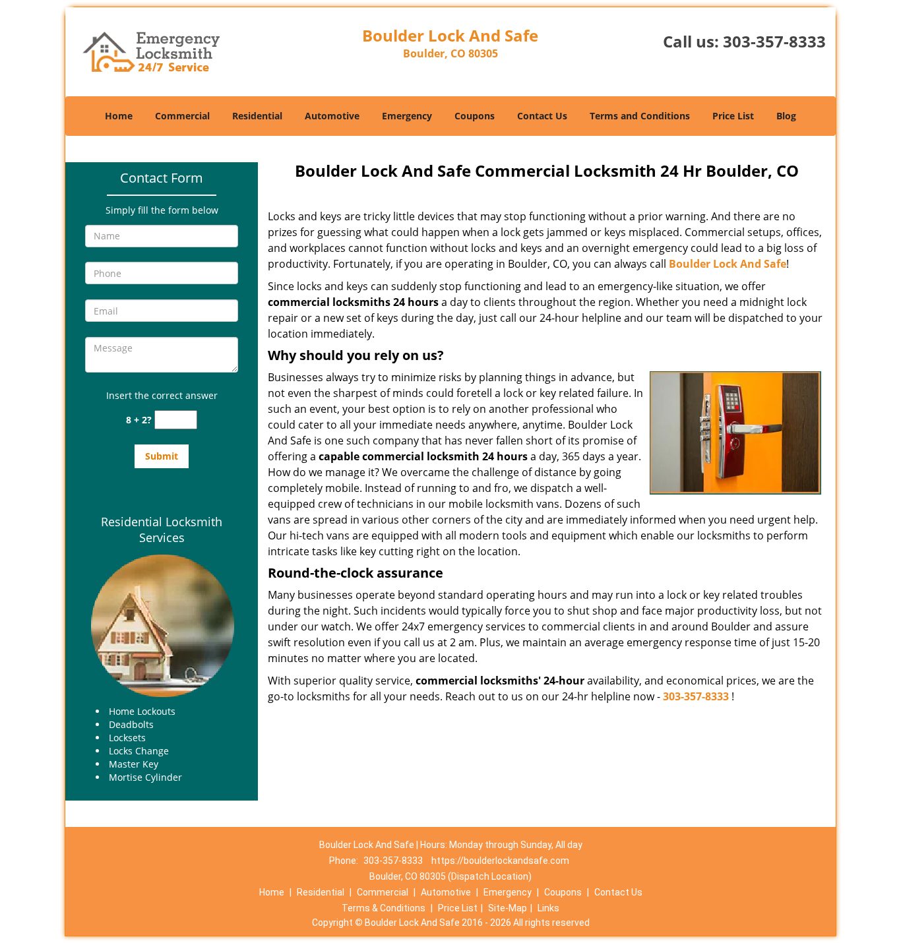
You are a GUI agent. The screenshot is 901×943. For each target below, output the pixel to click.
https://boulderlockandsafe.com (500, 860)
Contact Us (542, 115)
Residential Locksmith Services (161, 529)
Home (119, 115)
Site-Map (507, 908)
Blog (786, 115)
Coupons (474, 115)
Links (548, 908)
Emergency (407, 115)
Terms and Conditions (640, 115)
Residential (257, 115)
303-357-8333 (774, 41)
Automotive (332, 115)
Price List (733, 115)
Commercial (182, 115)
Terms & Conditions (383, 908)
